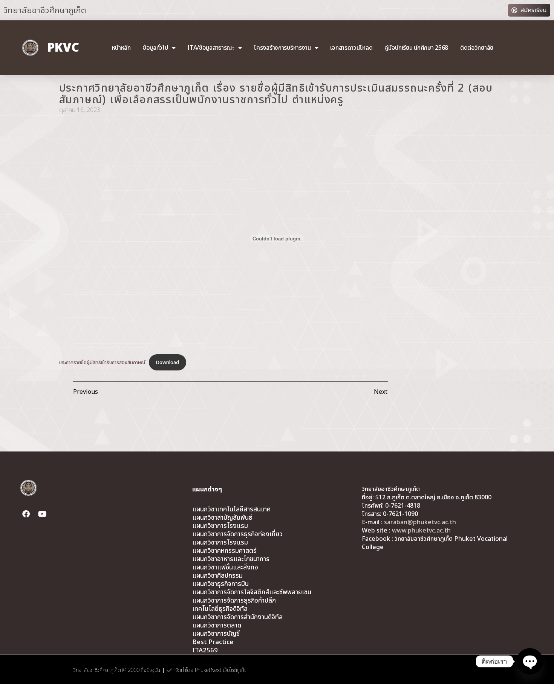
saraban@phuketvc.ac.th (420, 522)
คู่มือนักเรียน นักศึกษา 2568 (416, 47)
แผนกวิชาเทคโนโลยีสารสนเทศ (231, 509)
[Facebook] (26, 514)
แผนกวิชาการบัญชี (216, 634)
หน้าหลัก (121, 47)
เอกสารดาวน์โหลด (351, 47)
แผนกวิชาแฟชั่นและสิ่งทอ (225, 567)
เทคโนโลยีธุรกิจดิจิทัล (220, 609)
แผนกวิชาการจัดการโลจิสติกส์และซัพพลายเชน (251, 592)
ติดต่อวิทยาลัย (476, 47)
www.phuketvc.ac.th (421, 530)
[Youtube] (42, 514)
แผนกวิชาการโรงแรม (220, 526)
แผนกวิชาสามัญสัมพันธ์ (222, 518)
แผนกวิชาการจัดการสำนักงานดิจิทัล (237, 617)
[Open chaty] (530, 661)
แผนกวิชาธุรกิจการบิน (220, 584)
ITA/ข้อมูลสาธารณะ (210, 47)
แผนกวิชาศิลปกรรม (217, 576)
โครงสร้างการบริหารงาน (282, 47)
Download (167, 362)
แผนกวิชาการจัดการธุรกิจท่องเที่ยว (237, 534)
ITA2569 (205, 650)
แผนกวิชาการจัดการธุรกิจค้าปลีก (234, 601)
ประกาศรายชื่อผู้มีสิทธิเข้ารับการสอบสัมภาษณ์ (102, 362)
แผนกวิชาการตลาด (216, 625)
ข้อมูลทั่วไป (155, 47)
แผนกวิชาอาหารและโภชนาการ (230, 559)
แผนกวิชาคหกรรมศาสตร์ (224, 551)
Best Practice (212, 642)
